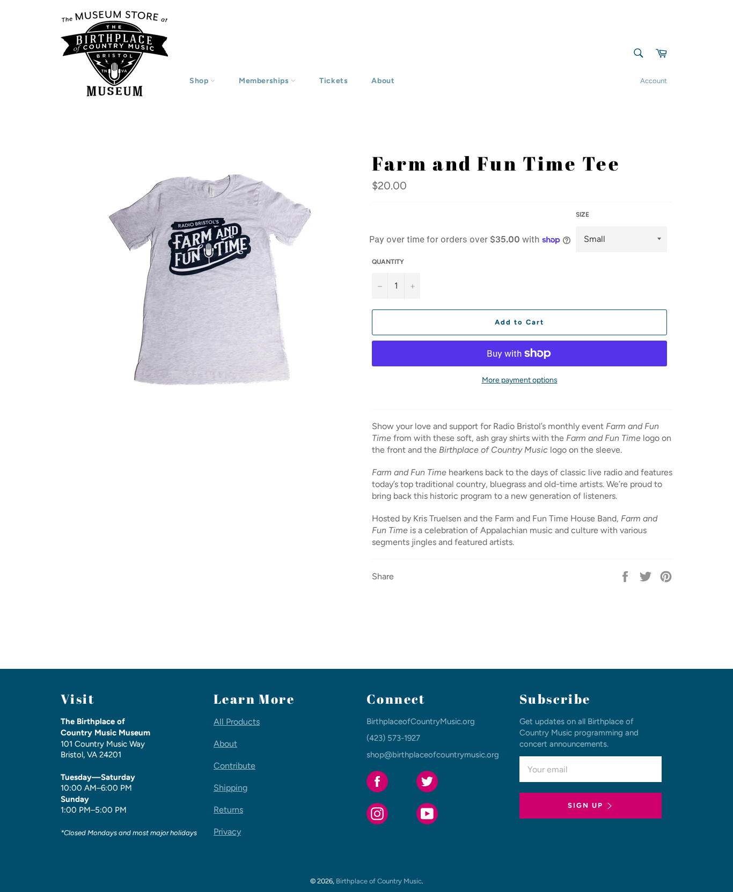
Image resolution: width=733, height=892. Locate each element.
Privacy (227, 832)
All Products (237, 722)
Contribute (234, 766)
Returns (228, 810)
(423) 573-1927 (393, 738)
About (382, 80)
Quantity (388, 262)
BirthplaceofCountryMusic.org (420, 721)
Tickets (333, 80)
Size (582, 214)
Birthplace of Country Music (379, 881)
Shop (199, 80)
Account (653, 81)
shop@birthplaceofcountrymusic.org (432, 755)
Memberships (265, 80)
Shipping (230, 788)
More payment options (520, 380)
